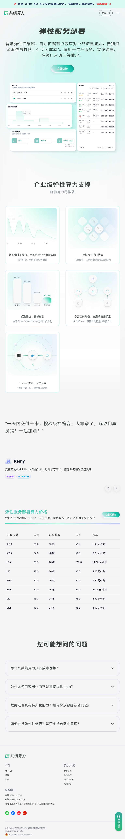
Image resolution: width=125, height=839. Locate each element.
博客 (7, 775)
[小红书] (19, 813)
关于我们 (9, 771)
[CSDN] (25, 813)
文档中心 (68, 783)
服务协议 (68, 771)
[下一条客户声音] (116, 488)
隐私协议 (68, 775)
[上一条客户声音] (108, 488)
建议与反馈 (69, 779)
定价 (7, 779)
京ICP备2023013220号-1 (14, 831)
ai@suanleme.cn (17, 799)
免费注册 (106, 13)
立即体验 (62, 69)
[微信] (7, 813)
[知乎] (13, 813)
